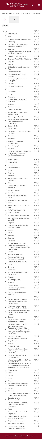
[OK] (32, 5)
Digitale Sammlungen (10, 13)
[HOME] (14, 5)
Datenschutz (20, 436)
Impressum (9, 436)
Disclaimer (30, 436)
